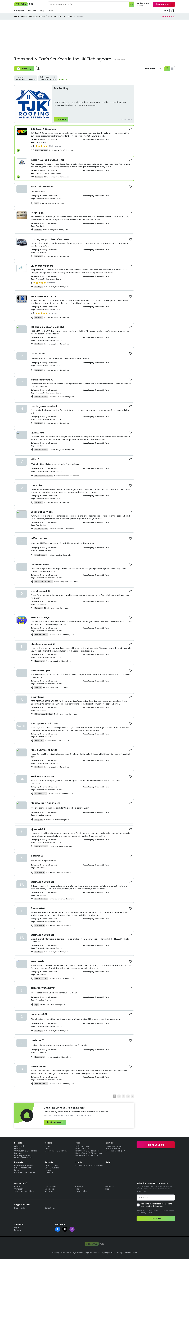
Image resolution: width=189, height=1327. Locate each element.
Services (32, 10)
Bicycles (17, 1148)
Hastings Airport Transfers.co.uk (50, 239)
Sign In (165, 10)
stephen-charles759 (43, 644)
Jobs (77, 1143)
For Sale (18, 1143)
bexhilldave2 (38, 1066)
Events (78, 1162)
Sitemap (79, 1186)
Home (16, 16)
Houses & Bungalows (23, 1165)
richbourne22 (39, 353)
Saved (50, 10)
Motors (48, 1143)
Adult (108, 1162)
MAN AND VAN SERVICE (44, 750)
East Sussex (67, 16)
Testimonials (50, 1186)
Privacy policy (81, 1191)
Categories (19, 10)
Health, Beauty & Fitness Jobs (88, 1153)
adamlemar (38, 697)
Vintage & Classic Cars (44, 723)
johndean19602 (40, 564)
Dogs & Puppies (52, 1168)
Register (17, 1230)
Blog (42, 10)
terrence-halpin (40, 670)
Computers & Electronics (25, 1151)
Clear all (63, 79)
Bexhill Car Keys (40, 617)
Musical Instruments (23, 1158)
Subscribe (155, 1218)
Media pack (50, 1189)
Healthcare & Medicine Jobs (88, 1151)
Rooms (17, 1170)
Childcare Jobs (82, 1146)
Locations (109, 1186)
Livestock (49, 1172)
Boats (47, 1146)
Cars (47, 1148)
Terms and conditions (24, 1191)
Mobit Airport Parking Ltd (45, 803)
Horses (48, 1170)
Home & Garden (113, 1148)
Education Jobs (82, 1148)
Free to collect (20, 1208)
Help (77, 1189)
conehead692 (39, 1014)
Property (18, 1162)
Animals (49, 1162)
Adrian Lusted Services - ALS (48, 160)
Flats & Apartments (23, 1168)
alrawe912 (37, 855)
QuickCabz (37, 432)
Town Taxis (37, 961)
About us (49, 1191)
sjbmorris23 (38, 829)
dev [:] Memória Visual (127, 1252)
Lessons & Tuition (113, 1146)
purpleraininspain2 (42, 379)
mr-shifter (37, 485)
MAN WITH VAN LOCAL (43, 296)
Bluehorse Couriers (42, 265)
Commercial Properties (24, 1172)
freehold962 (38, 908)
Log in (16, 1227)
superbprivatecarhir (43, 987)
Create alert (56, 1122)
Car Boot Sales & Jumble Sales (89, 1165)
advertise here (166, 16)
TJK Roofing (61, 88)
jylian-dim (37, 212)
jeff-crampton (39, 538)
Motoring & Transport (37, 16)
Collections (50, 1208)
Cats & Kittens (51, 1165)
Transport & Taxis (54, 16)
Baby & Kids (19, 1146)
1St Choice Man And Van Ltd (47, 327)
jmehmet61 (37, 1040)
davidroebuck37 (40, 591)
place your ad (162, 4)
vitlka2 (35, 459)
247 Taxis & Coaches (43, 129)
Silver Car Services (42, 511)
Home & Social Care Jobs (86, 1155)
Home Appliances (22, 1155)
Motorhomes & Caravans (56, 1151)
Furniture (18, 1153)
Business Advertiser (42, 776)
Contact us (19, 1189)
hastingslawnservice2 (44, 406)
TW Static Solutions (42, 186)
